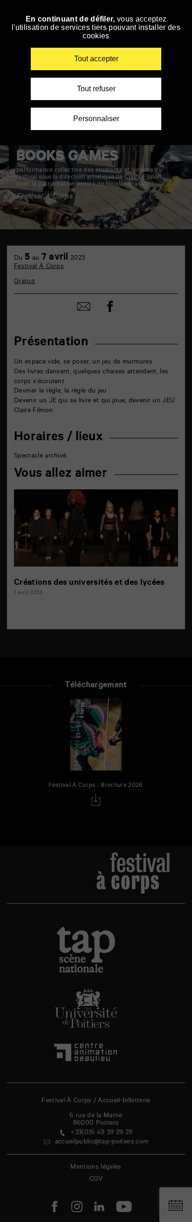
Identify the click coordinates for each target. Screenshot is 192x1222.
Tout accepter (96, 59)
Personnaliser (96, 119)
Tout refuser (96, 89)
